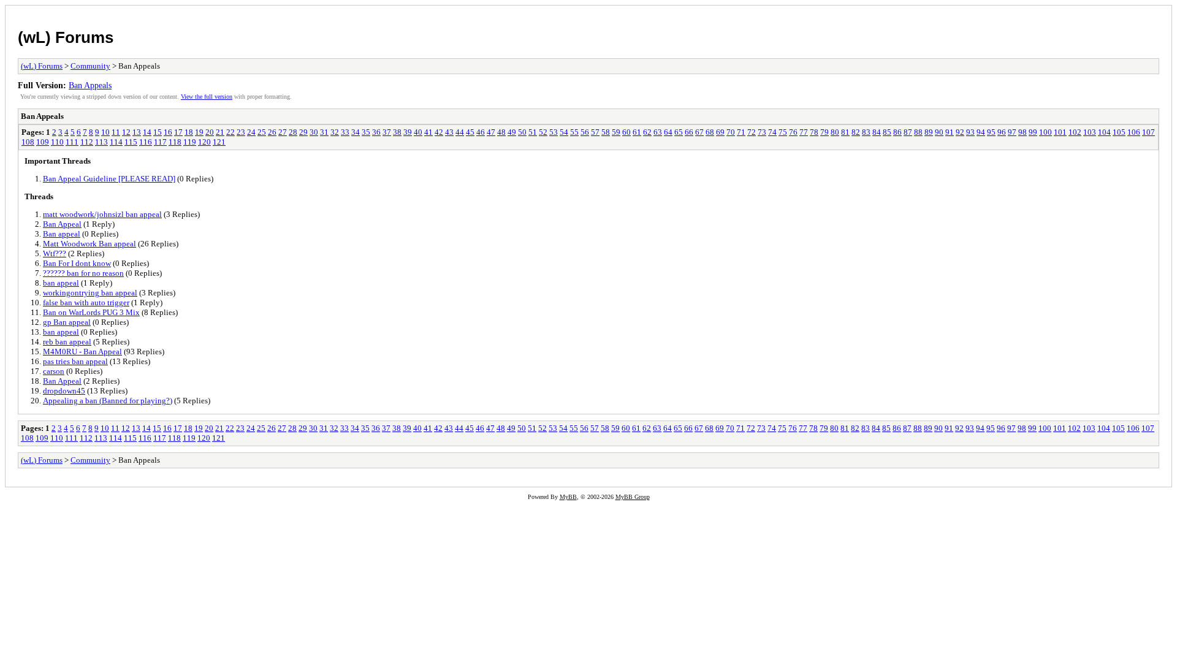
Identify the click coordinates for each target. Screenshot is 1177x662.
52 (543, 132)
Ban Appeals (90, 85)
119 (189, 141)
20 (209, 132)
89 (928, 132)
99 (1033, 132)
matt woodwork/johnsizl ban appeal (102, 214)
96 (1001, 132)
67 (699, 132)
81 (845, 132)
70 (730, 132)
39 (407, 132)
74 (772, 132)
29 (303, 132)
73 (762, 132)
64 (668, 132)
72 (751, 132)
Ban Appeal (62, 224)
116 (145, 141)
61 (637, 132)
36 (376, 132)
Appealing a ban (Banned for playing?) (107, 400)
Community (90, 65)
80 (835, 132)
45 (470, 132)
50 (522, 132)
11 (116, 132)
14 (147, 132)
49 (512, 132)
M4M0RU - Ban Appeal (82, 351)
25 (261, 132)
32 (334, 132)
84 (876, 132)
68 (710, 132)
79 (824, 132)
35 (366, 132)
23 (241, 132)
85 (887, 132)
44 (459, 132)
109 (42, 141)
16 (168, 132)
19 (199, 132)
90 (939, 132)
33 (345, 132)
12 (126, 132)
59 (616, 132)
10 (105, 132)
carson (53, 371)
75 (783, 132)
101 (1060, 132)
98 (1022, 132)
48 (501, 132)
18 (189, 132)
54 (564, 132)
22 (230, 132)
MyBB (568, 496)
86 (897, 132)
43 (449, 132)
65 (678, 132)
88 (918, 132)
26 (272, 132)
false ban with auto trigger (86, 302)
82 (855, 132)
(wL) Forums (65, 37)
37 (387, 132)
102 (1074, 132)
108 (27, 141)
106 (1133, 132)
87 (908, 132)
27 (282, 132)
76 (793, 132)
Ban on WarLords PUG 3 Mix (91, 312)
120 (204, 141)
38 (397, 132)
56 (585, 132)
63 (657, 132)
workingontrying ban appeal (90, 292)
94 (981, 132)
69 (720, 132)
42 (439, 132)
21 (220, 132)
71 (741, 132)
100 (1045, 132)
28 (293, 132)
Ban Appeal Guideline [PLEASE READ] (109, 178)
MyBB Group (632, 496)
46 (480, 132)
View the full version (206, 96)
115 (130, 141)
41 (428, 132)
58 (605, 132)
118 (175, 141)
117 (160, 141)
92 (960, 132)
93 (970, 132)
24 (251, 132)
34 (355, 132)
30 (314, 132)
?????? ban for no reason (83, 273)
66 (689, 132)
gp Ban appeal (67, 322)
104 (1104, 132)
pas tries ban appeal (75, 361)
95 (991, 132)
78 (814, 132)
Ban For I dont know (77, 263)
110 (57, 141)
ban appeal (61, 282)
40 (418, 132)
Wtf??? (54, 253)
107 (1148, 132)
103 (1089, 132)
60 (626, 132)
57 (595, 132)
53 (553, 132)
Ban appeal (61, 233)
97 (1012, 132)
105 (1119, 132)
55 (574, 132)
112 (86, 141)
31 (324, 132)
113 (101, 141)
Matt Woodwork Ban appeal (89, 243)
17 (178, 132)
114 (116, 141)
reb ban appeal (67, 341)
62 (647, 132)
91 (949, 132)
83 (866, 132)
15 (157, 132)
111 (72, 141)
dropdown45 (64, 390)
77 (803, 132)
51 (532, 132)
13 (136, 132)
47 (491, 132)
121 (219, 141)
